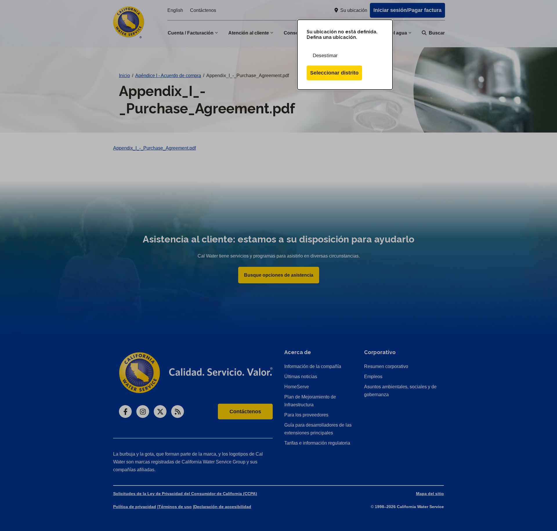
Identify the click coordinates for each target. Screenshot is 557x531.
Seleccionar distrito (334, 73)
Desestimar (325, 55)
